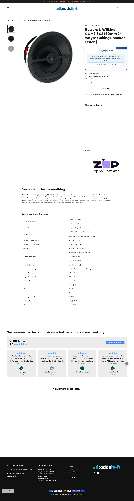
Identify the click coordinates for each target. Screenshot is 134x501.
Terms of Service (73, 469)
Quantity (89, 78)
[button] (7, 363)
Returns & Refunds (73, 472)
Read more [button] (21, 363)
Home (8, 20)
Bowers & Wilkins (92, 26)
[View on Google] (21, 368)
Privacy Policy (72, 475)
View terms (106, 67)
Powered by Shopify (79, 494)
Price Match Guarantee (74, 478)
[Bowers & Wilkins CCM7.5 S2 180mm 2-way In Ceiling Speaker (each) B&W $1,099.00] (89, 123)
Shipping (89, 151)
